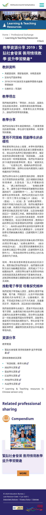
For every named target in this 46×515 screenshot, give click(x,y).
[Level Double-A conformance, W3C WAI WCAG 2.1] (18, 507)
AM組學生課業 (12, 379)
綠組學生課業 (11, 367)
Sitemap (35, 499)
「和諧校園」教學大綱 (15, 363)
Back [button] (41, 41)
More (24, 473)
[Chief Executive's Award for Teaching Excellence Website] (19, 5)
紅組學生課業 (11, 375)
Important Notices (10, 499)
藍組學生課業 (11, 371)
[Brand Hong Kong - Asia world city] (34, 507)
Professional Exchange (22, 34)
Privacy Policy (25, 499)
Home (5, 34)
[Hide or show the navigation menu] (41, 5)
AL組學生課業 (11, 383)
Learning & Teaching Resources (21, 37)
